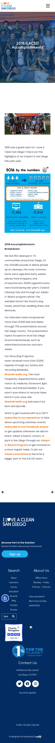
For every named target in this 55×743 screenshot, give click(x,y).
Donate (13, 610)
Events (14, 587)
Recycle (13, 596)
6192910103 (34, 606)
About (14, 578)
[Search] (13, 616)
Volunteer (13, 582)
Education (13, 592)
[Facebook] (27, 683)
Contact (14, 605)
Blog (14, 601)
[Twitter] (19, 683)
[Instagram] (35, 683)
